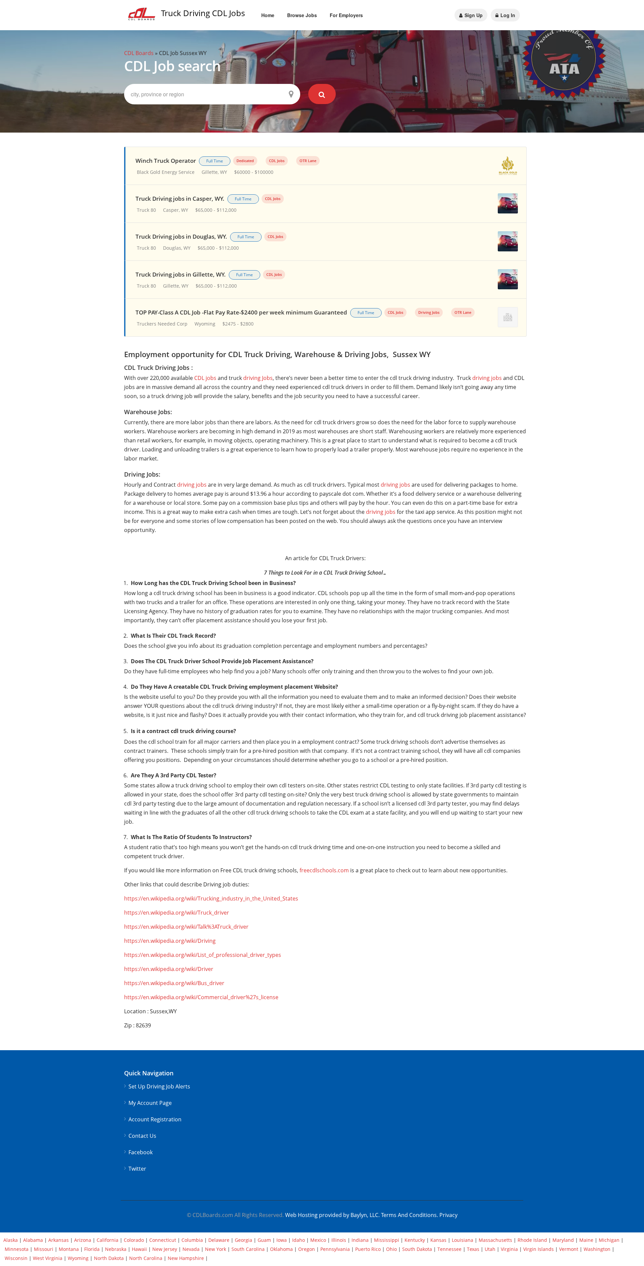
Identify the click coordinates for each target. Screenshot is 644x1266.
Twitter (137, 1168)
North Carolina (145, 1258)
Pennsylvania (335, 1249)
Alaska (10, 1240)
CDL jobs (205, 378)
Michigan (609, 1240)
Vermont (568, 1249)
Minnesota (17, 1249)
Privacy (448, 1215)
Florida (92, 1249)
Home (267, 15)
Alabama (33, 1240)
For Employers (346, 15)
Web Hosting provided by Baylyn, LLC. (332, 1215)
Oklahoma (281, 1249)
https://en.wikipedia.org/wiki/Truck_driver (176, 912)
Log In (507, 15)
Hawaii (139, 1249)
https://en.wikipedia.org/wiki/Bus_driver (174, 983)
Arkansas (58, 1240)
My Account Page (150, 1103)
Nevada (191, 1249)
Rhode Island (532, 1240)
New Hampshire (186, 1258)
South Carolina (248, 1249)
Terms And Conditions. (410, 1215)
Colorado (134, 1240)
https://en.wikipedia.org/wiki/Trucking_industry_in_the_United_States (211, 898)
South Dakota (417, 1249)
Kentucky (415, 1240)
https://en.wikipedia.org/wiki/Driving (170, 940)
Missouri (43, 1249)
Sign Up (473, 15)
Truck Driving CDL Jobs (203, 12)
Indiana (360, 1240)
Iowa (281, 1240)
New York (215, 1249)
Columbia (192, 1240)
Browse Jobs (302, 15)
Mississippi (386, 1240)
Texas (473, 1249)
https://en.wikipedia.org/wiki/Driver (168, 969)
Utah (490, 1249)
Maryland (563, 1240)
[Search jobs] (322, 94)
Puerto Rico (368, 1249)
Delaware (218, 1240)
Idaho (298, 1240)
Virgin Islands (538, 1249)
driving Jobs (258, 378)
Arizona (82, 1240)
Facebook (140, 1152)
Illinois (338, 1240)
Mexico (318, 1240)
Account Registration (154, 1119)
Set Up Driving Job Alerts (159, 1086)
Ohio (391, 1249)
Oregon (306, 1249)
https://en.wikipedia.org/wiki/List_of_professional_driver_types (202, 955)
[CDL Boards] (142, 15)
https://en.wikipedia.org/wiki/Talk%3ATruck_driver (186, 926)
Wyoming (78, 1258)
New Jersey (164, 1249)
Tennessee (449, 1249)
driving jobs (487, 378)
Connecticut (162, 1240)
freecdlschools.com (324, 870)
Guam (264, 1240)
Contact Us (142, 1135)
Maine (586, 1240)
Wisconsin (16, 1258)
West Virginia (47, 1258)
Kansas (438, 1240)
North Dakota (109, 1258)
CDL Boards (139, 53)
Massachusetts (495, 1240)
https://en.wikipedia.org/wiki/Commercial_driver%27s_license (201, 997)
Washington (597, 1249)
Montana (69, 1249)
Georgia (243, 1240)
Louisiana (462, 1240)
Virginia (509, 1249)
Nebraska (115, 1249)
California (107, 1240)
